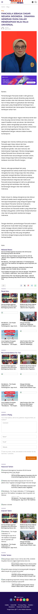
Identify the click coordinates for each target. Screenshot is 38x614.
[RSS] (27, 599)
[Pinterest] (17, 599)
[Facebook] (11, 599)
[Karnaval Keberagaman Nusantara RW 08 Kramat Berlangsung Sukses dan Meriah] (9, 298)
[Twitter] (14, 599)
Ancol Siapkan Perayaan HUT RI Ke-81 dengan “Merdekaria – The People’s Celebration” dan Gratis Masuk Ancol (18, 272)
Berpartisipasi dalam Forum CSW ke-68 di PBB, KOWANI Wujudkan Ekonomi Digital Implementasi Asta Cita (23, 564)
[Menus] (2, 2)
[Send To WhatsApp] (35, 285)
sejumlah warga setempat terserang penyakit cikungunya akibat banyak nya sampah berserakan (23, 575)
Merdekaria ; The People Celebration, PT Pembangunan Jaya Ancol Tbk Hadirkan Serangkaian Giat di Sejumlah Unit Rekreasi (19, 263)
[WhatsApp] (24, 599)
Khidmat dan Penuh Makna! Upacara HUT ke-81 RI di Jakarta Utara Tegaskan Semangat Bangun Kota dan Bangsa (17, 257)
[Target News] (19, 597)
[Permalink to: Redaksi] (2, 28)
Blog (2, 10)
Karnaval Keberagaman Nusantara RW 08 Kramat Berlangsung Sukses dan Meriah (16, 252)
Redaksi (7, 28)
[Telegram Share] (31, 285)
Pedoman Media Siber (23, 607)
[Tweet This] (24, 285)
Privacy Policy (22, 605)
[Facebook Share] (21, 285)
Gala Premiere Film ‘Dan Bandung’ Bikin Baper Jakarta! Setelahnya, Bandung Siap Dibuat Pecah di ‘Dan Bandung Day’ (18, 277)
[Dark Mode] (33, 2)
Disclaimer (12, 607)
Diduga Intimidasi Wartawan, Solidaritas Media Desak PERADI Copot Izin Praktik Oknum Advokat (17, 268)
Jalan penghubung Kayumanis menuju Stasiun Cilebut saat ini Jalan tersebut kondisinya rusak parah (22, 585)
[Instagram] (20, 599)
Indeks (7, 605)
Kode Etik (13, 605)
